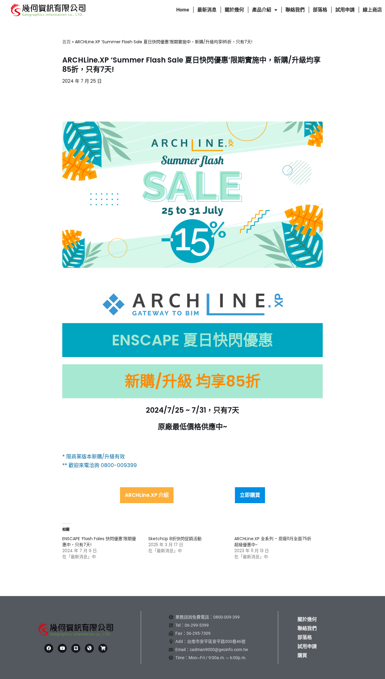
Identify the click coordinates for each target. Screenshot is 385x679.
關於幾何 (234, 10)
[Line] (75, 648)
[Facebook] (48, 648)
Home (182, 10)
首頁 (66, 42)
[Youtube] (62, 648)
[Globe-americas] (89, 648)
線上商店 (372, 10)
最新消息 (207, 10)
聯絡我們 (295, 10)
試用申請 (345, 10)
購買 (302, 655)
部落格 (320, 10)
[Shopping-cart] (102, 648)
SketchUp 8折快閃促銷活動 (175, 539)
